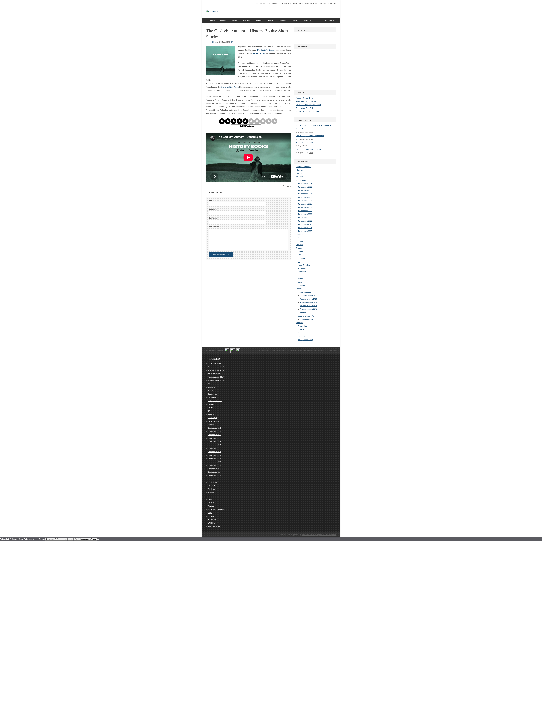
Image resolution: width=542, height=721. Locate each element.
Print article (287, 186)
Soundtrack (302, 285)
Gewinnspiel (302, 333)
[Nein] (98, 539)
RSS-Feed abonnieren (262, 3)
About (301, 3)
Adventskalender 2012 (308, 296)
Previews (301, 238)
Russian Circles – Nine (304, 142)
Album (311, 132)
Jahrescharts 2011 (305, 184)
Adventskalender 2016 (308, 309)
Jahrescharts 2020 (305, 214)
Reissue (301, 275)
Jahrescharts (246, 20)
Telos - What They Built (304, 108)
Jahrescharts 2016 (305, 201)
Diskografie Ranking (308, 319)
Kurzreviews (302, 268)
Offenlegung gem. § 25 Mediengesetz (323, 535)
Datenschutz (322, 3)
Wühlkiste (307, 20)
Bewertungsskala (311, 3)
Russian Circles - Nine (304, 98)
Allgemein (299, 170)
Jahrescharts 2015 (305, 197)
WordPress (306, 535)
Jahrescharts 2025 (305, 231)
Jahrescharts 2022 (305, 221)
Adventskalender (304, 292)
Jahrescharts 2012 (305, 187)
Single (311, 139)
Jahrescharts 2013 (305, 190)
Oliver (214, 42)
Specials (270, 20)
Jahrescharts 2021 (305, 218)
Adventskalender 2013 (308, 299)
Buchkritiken (302, 326)
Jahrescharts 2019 (305, 211)
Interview (299, 177)
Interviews (282, 20)
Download (302, 313)
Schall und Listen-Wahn (307, 316)
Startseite (212, 20)
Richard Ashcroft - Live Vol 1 (306, 101)
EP (232, 42)
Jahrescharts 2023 (305, 224)
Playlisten (295, 20)
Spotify (234, 20)
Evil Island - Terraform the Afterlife (308, 105)
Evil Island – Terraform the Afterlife (309, 149)
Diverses (301, 330)
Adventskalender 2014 (308, 302)
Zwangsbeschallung (305, 340)
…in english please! (303, 167)
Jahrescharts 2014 (305, 194)
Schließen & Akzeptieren (56, 539)
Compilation (302, 258)
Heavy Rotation (304, 265)
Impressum (332, 3)
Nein (70, 539)
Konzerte (259, 20)
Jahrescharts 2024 (305, 228)
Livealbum (302, 272)
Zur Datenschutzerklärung (85, 539)
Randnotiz (302, 336)
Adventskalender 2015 (308, 306)
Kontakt (295, 3)
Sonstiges (301, 282)
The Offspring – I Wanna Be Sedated (310, 136)
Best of (300, 255)
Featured (299, 173)
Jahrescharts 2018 (305, 207)
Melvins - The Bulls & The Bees (308, 112)
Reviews (223, 20)
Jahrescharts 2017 (305, 204)
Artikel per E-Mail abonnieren (281, 3)
